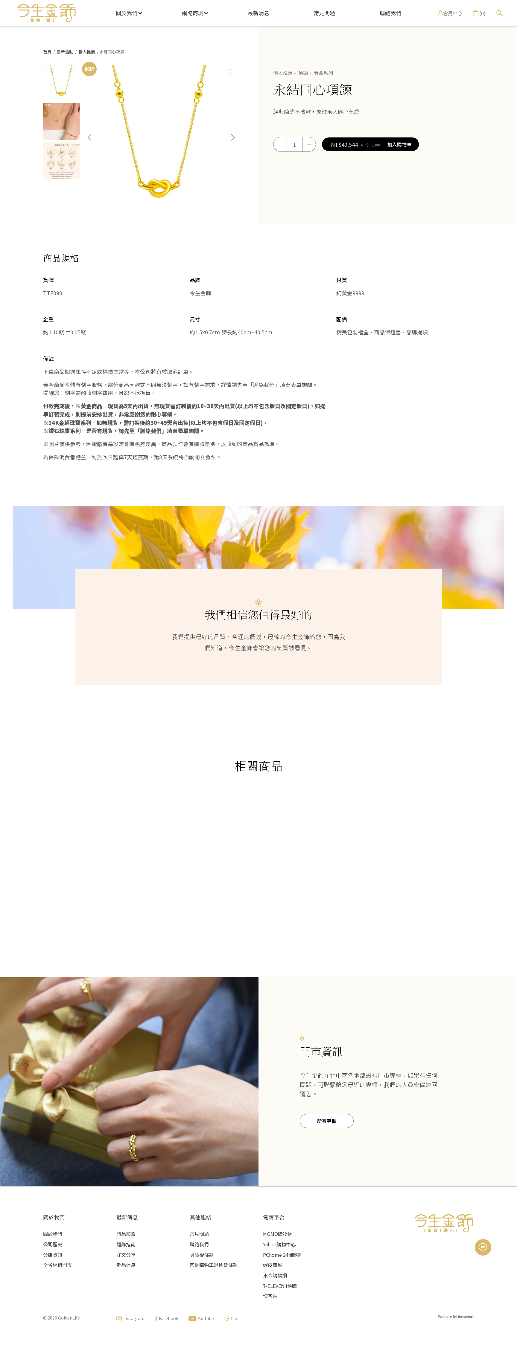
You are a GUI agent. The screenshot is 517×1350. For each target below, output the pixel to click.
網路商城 (192, 13)
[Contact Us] (483, 1247)
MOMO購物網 (277, 1233)
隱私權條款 (202, 1254)
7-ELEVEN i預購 (280, 1285)
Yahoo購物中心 (279, 1244)
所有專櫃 (326, 1120)
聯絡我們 (390, 13)
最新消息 (258, 13)
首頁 (47, 52)
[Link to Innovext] (466, 1316)
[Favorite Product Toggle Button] (230, 71)
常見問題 (324, 13)
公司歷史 (52, 1244)
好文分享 (126, 1254)
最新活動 (65, 52)
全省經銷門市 (57, 1264)
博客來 (270, 1296)
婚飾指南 (126, 1244)
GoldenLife (69, 1318)
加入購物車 (399, 144)
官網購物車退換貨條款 (214, 1264)
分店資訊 (52, 1254)
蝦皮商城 (272, 1264)
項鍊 (303, 72)
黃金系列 (323, 72)
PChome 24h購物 (282, 1254)
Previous (94, 142)
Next (229, 142)
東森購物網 (275, 1275)
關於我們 (126, 13)
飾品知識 (126, 1233)
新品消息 (126, 1264)
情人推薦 (86, 52)
